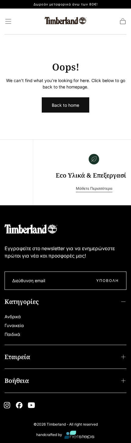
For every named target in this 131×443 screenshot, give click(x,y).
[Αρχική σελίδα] (65, 21)
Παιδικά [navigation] (12, 334)
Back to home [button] (65, 105)
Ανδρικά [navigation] (13, 316)
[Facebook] (19, 405)
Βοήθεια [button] (17, 380)
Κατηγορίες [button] (22, 301)
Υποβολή (107, 280)
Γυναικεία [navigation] (14, 325)
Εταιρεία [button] (17, 357)
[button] (8, 21)
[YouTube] (31, 405)
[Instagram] (7, 405)
